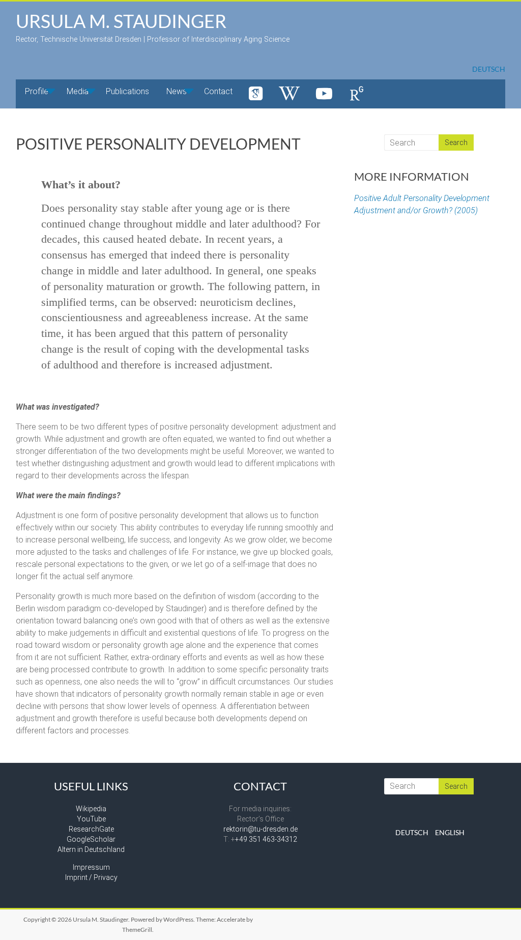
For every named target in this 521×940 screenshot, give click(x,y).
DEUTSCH (488, 69)
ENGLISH (450, 832)
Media (78, 91)
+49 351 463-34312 (266, 839)
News (176, 91)
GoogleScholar (91, 839)
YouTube (91, 819)
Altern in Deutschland (91, 849)
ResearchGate (91, 829)
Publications (127, 91)
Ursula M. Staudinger (121, 21)
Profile (36, 91)
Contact (218, 91)
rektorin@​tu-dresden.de (260, 829)
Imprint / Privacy (91, 877)
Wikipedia (91, 809)
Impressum (91, 867)
